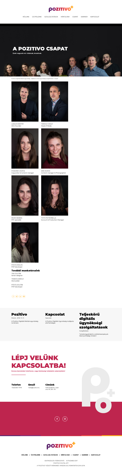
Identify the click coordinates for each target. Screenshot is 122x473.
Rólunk (26, 17)
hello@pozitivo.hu (33, 387)
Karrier (84, 17)
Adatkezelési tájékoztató (54, 461)
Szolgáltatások (51, 17)
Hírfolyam (65, 17)
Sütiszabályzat (72, 461)
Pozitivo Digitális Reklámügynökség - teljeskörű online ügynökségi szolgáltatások (32, 78)
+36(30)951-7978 (16, 387)
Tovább (27, 324)
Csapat (75, 17)
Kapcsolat (94, 17)
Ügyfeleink (37, 17)
